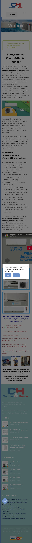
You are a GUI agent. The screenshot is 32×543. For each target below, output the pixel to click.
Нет (16, 275)
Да (8, 275)
